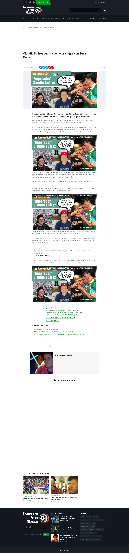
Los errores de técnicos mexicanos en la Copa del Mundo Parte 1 (67, 528)
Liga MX (89, 516)
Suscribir (103, 2)
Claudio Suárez (35, 346)
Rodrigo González (33, 61)
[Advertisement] (64, 40)
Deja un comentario (49, 61)
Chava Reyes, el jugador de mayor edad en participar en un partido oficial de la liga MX (59, 334)
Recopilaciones (102, 18)
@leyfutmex (51, 307)
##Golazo (68, 315)
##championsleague (63, 312)
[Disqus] (64, 405)
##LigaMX (74, 315)
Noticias (68, 18)
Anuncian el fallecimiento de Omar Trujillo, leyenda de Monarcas (68, 537)
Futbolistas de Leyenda (34, 18)
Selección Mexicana (62, 346)
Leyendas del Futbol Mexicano (56, 129)
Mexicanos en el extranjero (87, 529)
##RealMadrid (50, 312)
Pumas (53, 346)
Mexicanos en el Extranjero (80, 18)
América (93, 523)
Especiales (93, 18)
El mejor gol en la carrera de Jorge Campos (46, 329)
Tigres (82, 539)
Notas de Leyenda (45, 346)
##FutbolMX (60, 315)
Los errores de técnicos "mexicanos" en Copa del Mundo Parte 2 (67, 518)
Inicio (24, 18)
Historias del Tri (47, 18)
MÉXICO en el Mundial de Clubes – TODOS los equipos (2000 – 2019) (54, 331)
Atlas (100, 536)
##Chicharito (58, 310)
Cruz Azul (92, 526)
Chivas (82, 523)
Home (25, 27)
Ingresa (97, 2)
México (87, 523)
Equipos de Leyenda (58, 18)
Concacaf (97, 539)
